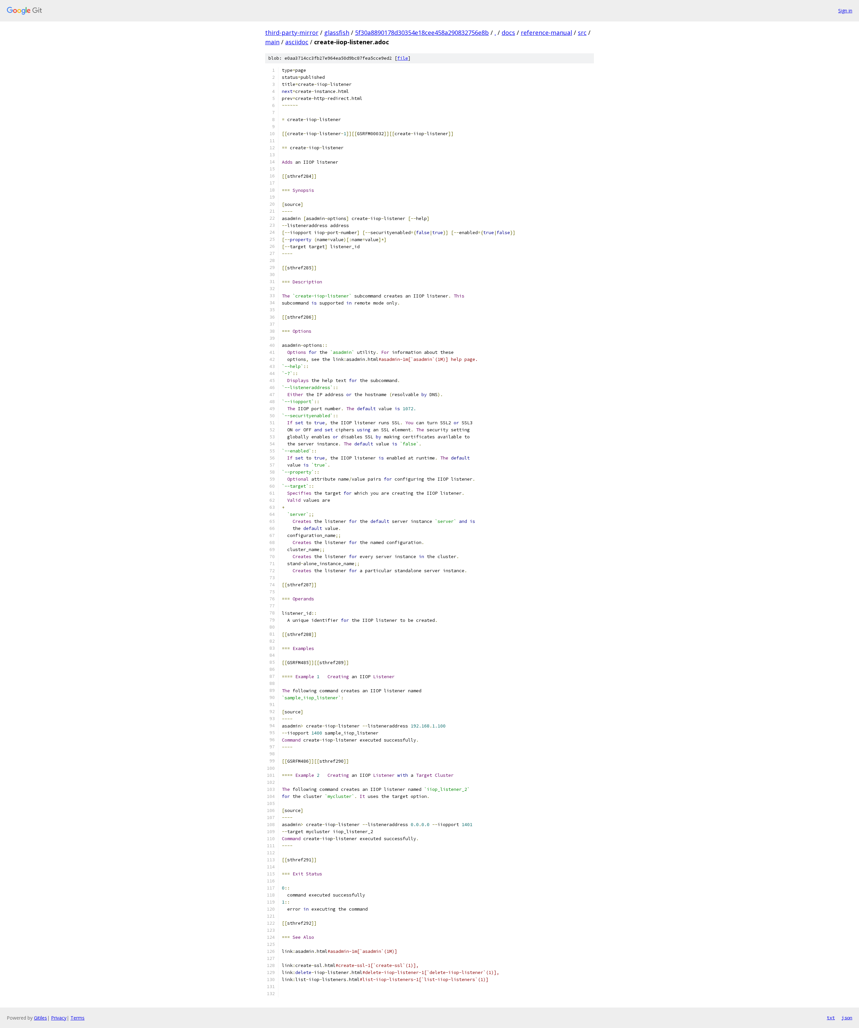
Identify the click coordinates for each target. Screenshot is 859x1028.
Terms (77, 1018)
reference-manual (546, 33)
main (272, 42)
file (402, 58)
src (582, 33)
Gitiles (40, 1018)
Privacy (58, 1018)
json (847, 1018)
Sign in (845, 10)
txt (831, 1018)
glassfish (336, 33)
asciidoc (296, 42)
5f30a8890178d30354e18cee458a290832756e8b (422, 33)
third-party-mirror (291, 33)
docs (508, 33)
